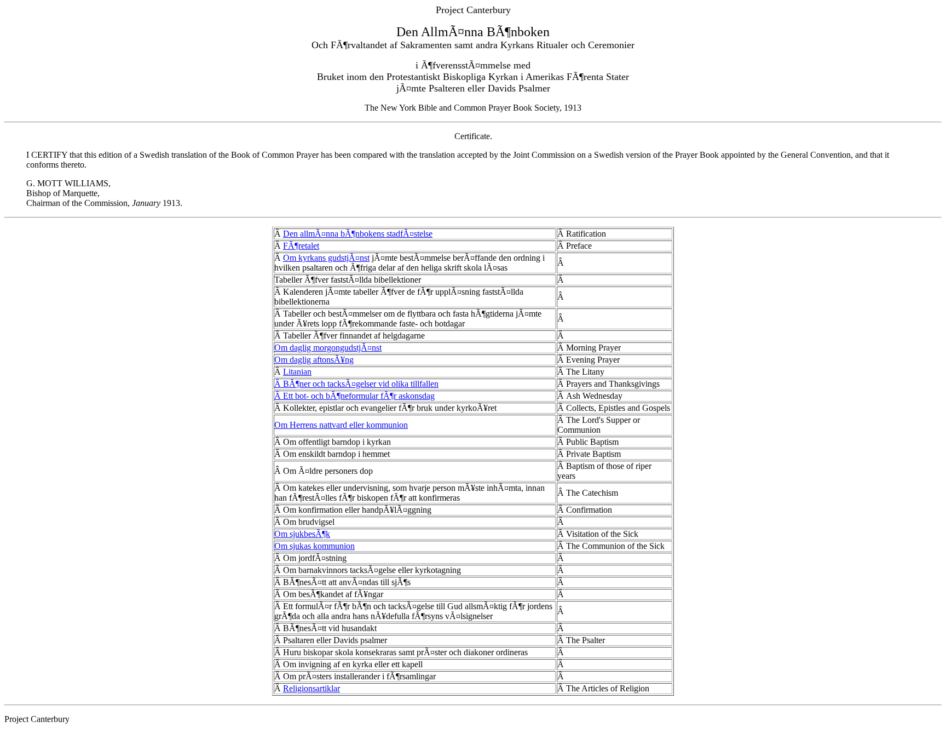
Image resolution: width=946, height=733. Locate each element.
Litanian (297, 371)
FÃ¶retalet (301, 245)
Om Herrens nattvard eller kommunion (341, 425)
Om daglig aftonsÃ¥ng (314, 359)
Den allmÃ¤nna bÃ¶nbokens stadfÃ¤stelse (357, 233)
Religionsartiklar (311, 688)
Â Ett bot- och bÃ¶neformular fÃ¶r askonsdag (354, 395)
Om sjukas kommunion (314, 546)
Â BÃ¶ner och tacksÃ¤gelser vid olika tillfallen (356, 383)
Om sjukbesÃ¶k (302, 534)
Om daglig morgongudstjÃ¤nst (328, 347)
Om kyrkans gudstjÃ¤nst (326, 257)
